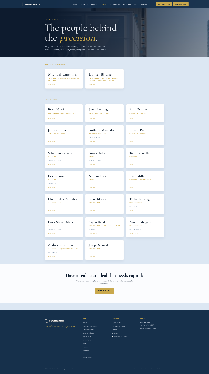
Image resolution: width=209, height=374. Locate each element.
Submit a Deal (180, 4)
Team (104, 4)
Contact (127, 4)
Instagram (115, 333)
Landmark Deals (88, 333)
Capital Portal (164, 4)
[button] (64, 79)
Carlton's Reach (88, 330)
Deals (84, 4)
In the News (115, 4)
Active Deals (87, 337)
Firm (75, 4)
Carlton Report (141, 4)
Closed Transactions (90, 326)
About (85, 323)
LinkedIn (114, 330)
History (85, 347)
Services (95, 4)
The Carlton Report (118, 326)
